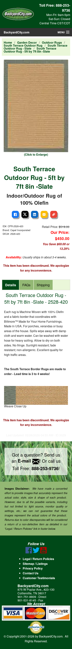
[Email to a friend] (44, 214)
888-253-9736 (63, 8)
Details (10, 285)
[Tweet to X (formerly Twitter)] (24, 214)
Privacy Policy (33, 568)
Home (8, 42)
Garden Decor (27, 42)
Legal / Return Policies (38, 559)
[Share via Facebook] (15, 214)
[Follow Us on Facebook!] (28, 552)
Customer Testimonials (39, 578)
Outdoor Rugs (52, 42)
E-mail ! (29, 460)
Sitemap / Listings (35, 564)
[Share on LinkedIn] (34, 214)
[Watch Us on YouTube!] (43, 552)
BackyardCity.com (16, 32)
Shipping (43, 285)
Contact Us (30, 573)
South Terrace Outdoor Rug (23, 45)
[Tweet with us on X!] (36, 552)
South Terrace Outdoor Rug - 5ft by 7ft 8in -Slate (30, 49)
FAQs (26, 285)
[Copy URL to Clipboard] (53, 214)
